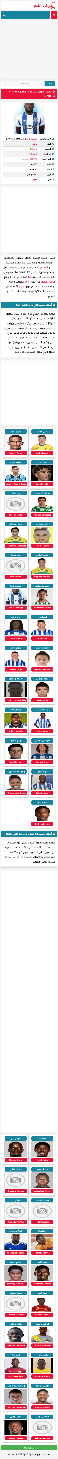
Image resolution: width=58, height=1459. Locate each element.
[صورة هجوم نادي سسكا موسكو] (15, 1373)
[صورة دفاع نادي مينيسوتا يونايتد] (15, 1434)
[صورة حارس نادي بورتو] (42, 542)
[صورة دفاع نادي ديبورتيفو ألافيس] (15, 1156)
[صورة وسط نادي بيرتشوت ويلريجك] (15, 1404)
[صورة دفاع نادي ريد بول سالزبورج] (42, 1311)
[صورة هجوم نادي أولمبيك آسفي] (15, 1187)
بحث (50, 83)
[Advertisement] (29, 49)
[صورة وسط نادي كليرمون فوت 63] (42, 1156)
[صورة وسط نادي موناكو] (42, 1280)
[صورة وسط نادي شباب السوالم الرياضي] (42, 1187)
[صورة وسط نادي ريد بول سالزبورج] (15, 1280)
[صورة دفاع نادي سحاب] (42, 1249)
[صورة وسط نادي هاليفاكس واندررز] (15, 1249)
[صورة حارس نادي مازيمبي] (42, 1342)
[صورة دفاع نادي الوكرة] (15, 1342)
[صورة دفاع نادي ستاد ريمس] (42, 1218)
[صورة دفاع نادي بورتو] (42, 511)
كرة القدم (40, 5)
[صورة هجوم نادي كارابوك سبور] (42, 1373)
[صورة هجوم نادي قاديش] (15, 1218)
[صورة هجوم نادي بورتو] (15, 449)
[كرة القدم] (53, 15)
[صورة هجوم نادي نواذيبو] (42, 1434)
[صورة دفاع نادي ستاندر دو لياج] (42, 1404)
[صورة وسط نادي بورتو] (42, 449)
